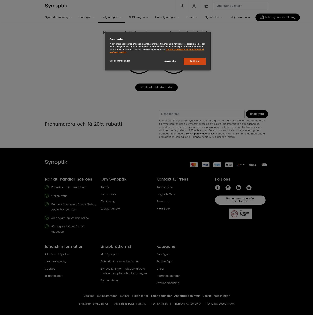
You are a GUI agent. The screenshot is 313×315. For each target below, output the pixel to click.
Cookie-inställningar (120, 61)
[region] (158, 51)
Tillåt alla (194, 61)
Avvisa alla (170, 61)
